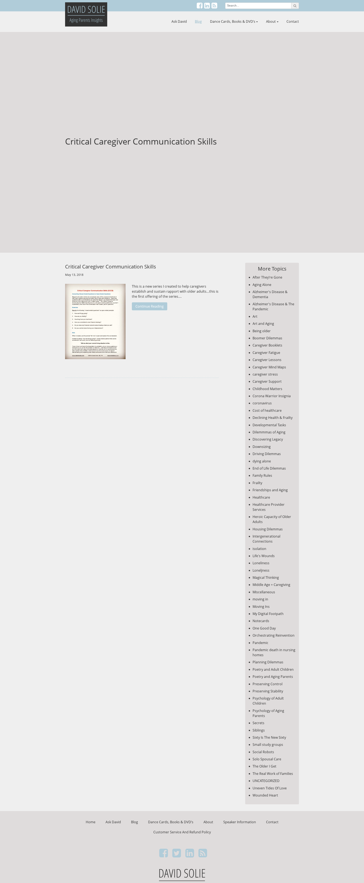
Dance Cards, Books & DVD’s (232, 21)
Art (255, 316)
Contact (292, 21)
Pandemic (260, 642)
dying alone (262, 461)
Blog (198, 21)
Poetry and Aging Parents (273, 676)
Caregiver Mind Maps (269, 367)
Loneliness (261, 563)
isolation (259, 548)
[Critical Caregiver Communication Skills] (95, 323)
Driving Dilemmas (267, 453)
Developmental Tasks (269, 425)
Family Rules (262, 475)
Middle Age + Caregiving (271, 584)
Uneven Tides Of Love (270, 788)
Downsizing (262, 446)
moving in (260, 599)
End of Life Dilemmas (269, 468)
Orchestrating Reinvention (273, 635)
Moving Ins (261, 606)
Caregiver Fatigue (266, 352)
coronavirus (262, 403)
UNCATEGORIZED (266, 780)
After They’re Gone (267, 277)
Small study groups (268, 744)
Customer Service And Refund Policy (182, 832)
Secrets (258, 723)
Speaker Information (239, 822)
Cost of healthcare (267, 410)
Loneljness (261, 570)
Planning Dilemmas (268, 662)
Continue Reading (149, 306)
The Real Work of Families (273, 773)
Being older (262, 331)
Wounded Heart (265, 795)
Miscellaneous (264, 592)
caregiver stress (265, 374)
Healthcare (261, 497)
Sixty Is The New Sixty (269, 737)
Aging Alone (262, 284)
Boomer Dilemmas (267, 338)
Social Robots (263, 752)
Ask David (179, 21)
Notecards (261, 621)
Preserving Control (267, 684)
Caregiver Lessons (267, 359)
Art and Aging (263, 323)
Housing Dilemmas (268, 529)
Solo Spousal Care (267, 759)
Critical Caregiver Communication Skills (110, 266)
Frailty (257, 483)
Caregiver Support (267, 381)
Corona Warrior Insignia (272, 396)
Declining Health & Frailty (273, 417)
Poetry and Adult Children (273, 669)
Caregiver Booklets (267, 345)
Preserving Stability (268, 691)
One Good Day (264, 628)
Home (90, 822)
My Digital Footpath (268, 613)
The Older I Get (264, 766)
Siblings (259, 730)
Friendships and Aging (270, 490)
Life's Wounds (264, 556)
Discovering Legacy (268, 439)
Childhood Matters (267, 388)
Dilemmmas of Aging (269, 432)
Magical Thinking (266, 577)
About (271, 21)
